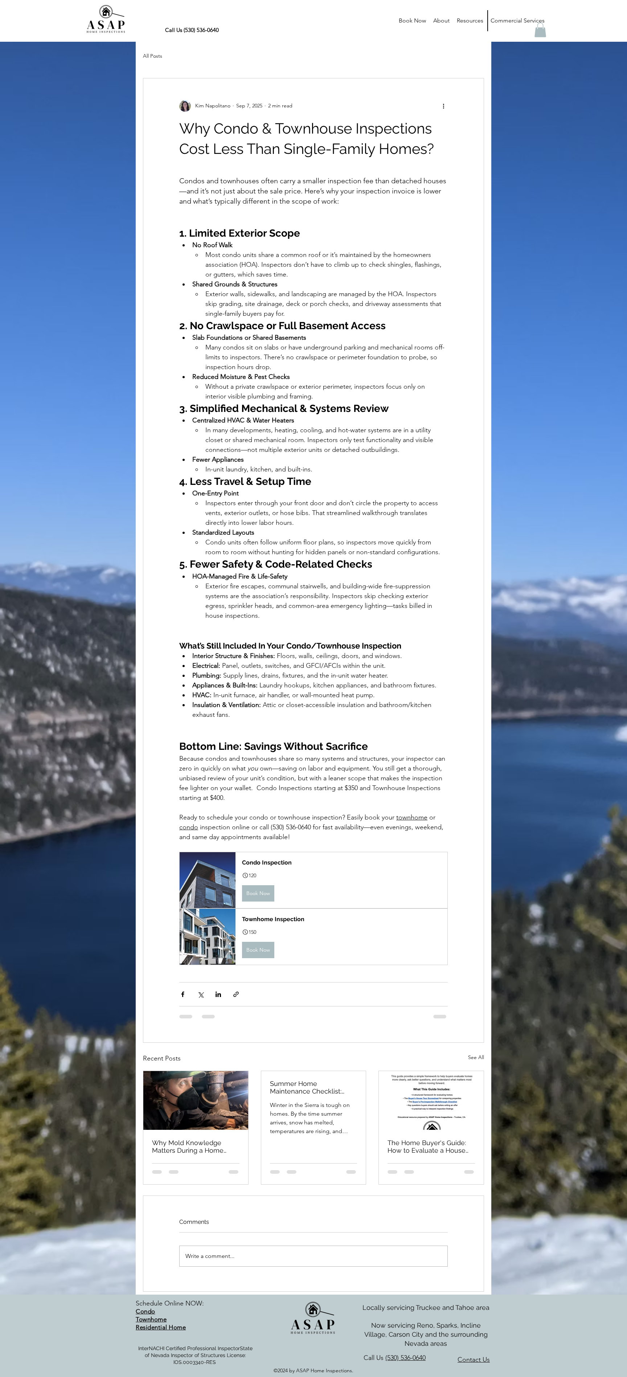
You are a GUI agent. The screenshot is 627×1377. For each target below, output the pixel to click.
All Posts (152, 56)
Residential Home (161, 1327)
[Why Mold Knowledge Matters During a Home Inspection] (195, 1100)
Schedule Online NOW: (170, 1303)
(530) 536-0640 (405, 1358)
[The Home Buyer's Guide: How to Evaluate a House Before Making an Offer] (431, 1100)
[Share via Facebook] (182, 994)
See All (476, 1057)
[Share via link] (236, 994)
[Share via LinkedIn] (218, 994)
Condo (145, 1311)
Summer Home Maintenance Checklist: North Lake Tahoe (305, 1087)
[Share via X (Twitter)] (200, 994)
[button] (470, 21)
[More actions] (443, 106)
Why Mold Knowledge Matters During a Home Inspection (188, 1146)
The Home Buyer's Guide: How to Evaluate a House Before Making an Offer (427, 1146)
